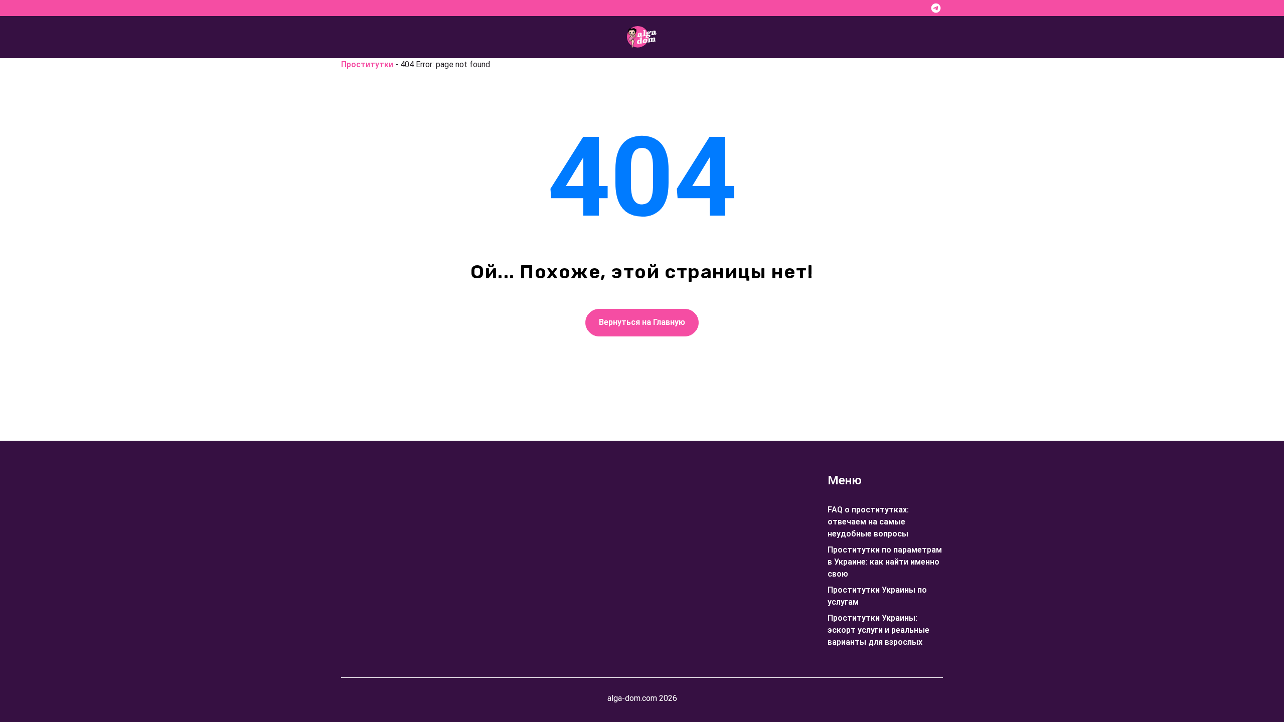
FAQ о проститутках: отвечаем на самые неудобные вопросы (868, 521)
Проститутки (367, 64)
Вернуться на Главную (642, 322)
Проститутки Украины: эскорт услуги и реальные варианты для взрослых (878, 630)
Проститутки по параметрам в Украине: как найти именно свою (885, 562)
